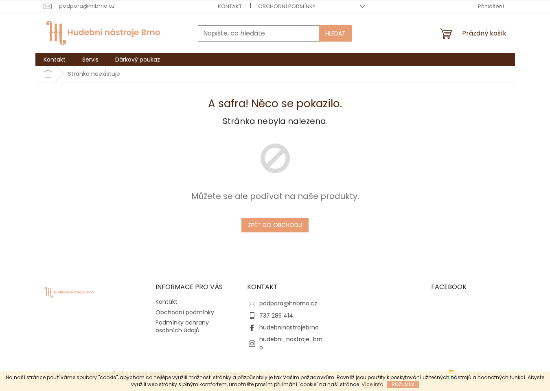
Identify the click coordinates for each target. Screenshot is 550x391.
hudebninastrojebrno (289, 327)
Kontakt (230, 6)
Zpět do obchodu (275, 225)
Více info (372, 384)
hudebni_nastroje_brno (290, 343)
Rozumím (403, 384)
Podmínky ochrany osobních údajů (182, 326)
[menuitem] (54, 59)
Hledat (335, 33)
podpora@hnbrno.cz (288, 303)
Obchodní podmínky (287, 6)
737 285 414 (276, 315)
